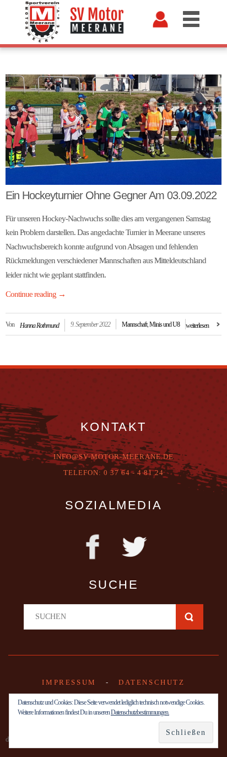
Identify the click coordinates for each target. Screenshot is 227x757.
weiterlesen (197, 325)
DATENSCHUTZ (151, 682)
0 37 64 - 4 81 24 (134, 472)
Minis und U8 (164, 324)
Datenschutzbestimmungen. (140, 712)
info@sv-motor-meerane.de (113, 456)
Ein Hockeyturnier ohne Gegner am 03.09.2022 (111, 195)
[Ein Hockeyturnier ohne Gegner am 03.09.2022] (113, 129)
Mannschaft (134, 324)
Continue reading (36, 294)
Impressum (69, 682)
